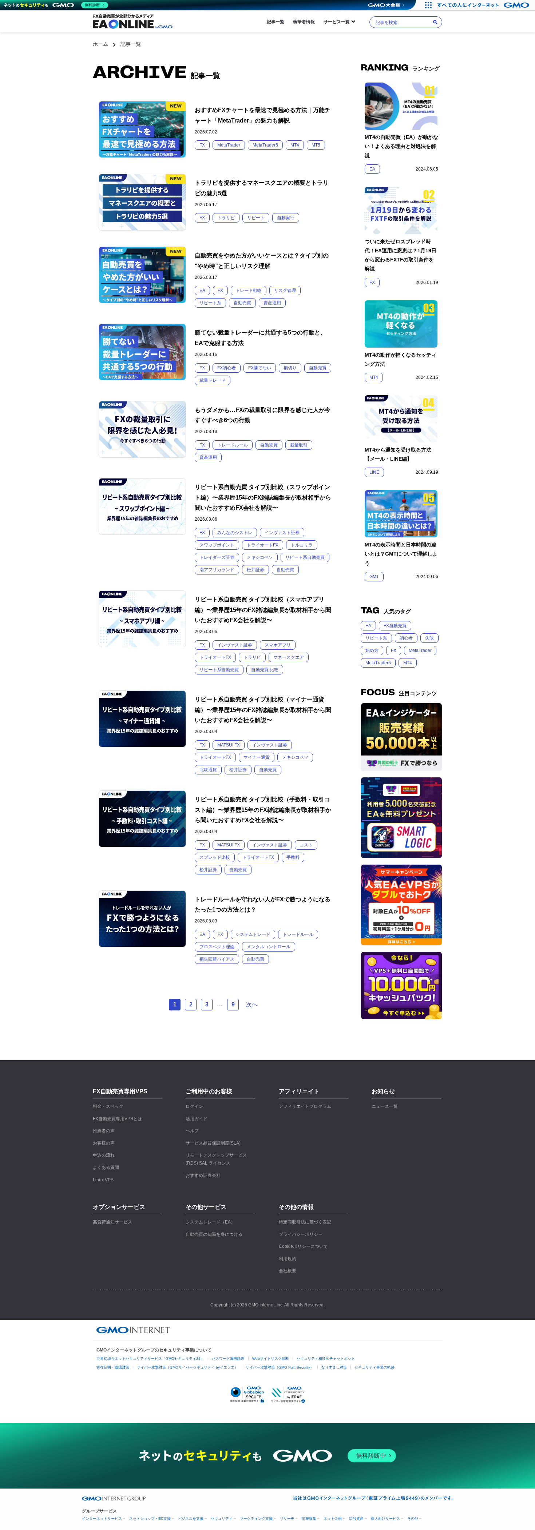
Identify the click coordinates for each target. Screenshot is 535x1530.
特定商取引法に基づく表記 (305, 1222)
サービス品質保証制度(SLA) (213, 1143)
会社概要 (287, 1270)
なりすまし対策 (334, 1367)
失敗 (429, 638)
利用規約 (287, 1258)
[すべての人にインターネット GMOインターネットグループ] (484, 5)
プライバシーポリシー (300, 1234)
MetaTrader (420, 650)
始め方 (372, 650)
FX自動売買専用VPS (120, 1091)
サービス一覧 (337, 21)
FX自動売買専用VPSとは (117, 1118)
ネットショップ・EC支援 (150, 1519)
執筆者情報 (304, 21)
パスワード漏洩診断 (228, 1359)
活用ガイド (196, 1118)
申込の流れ (104, 1155)
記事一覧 (275, 21)
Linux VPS (103, 1179)
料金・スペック (108, 1106)
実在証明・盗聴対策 (112, 1367)
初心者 (406, 638)
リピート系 (376, 638)
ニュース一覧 (385, 1106)
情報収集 (309, 1519)
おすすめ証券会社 (203, 1175)
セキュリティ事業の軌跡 (374, 1367)
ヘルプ (192, 1130)
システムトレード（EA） (210, 1222)
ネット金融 (333, 1519)
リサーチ (287, 1519)
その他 (412, 1519)
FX (393, 650)
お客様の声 (104, 1143)
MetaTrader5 (378, 662)
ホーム (100, 44)
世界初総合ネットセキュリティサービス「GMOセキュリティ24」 (150, 1359)
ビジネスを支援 (190, 1519)
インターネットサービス (102, 1519)
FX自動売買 (395, 625)
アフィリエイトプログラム (305, 1106)
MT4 (407, 662)
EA (368, 625)
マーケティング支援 (256, 1519)
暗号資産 (356, 1519)
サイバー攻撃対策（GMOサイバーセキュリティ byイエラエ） (187, 1367)
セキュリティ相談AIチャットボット (326, 1359)
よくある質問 (106, 1167)
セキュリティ (222, 1519)
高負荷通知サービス (112, 1222)
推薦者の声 (104, 1130)
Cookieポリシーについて (303, 1246)
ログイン (194, 1106)
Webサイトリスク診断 (270, 1359)
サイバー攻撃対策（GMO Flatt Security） (280, 1367)
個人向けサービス (385, 1519)
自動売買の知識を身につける (214, 1234)
